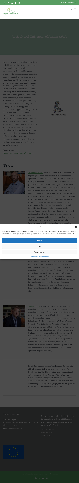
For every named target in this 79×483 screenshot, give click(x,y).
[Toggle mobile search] (71, 9)
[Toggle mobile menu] (75, 9)
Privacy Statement (44, 256)
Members (63, 2)
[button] (76, 227)
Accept (39, 241)
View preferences (39, 252)
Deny (39, 246)
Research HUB (72, 2)
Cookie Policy (34, 256)
